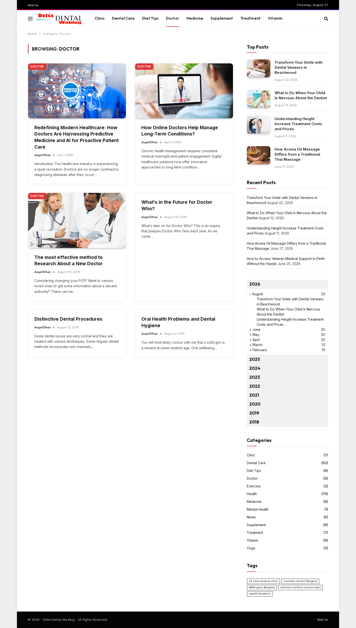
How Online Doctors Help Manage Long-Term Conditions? (179, 131)
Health (252, 494)
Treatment (250, 18)
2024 (254, 368)
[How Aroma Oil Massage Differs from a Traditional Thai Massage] (258, 155)
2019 (254, 413)
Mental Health (258, 509)
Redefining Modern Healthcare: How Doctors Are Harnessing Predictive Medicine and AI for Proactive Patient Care (76, 137)
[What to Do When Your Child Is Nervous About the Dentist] (258, 99)
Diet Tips (150, 18)
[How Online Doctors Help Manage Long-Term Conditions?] (184, 90)
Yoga (251, 548)
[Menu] (30, 18)
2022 (254, 386)
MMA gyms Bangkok (262, 587)
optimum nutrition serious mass (300, 587)
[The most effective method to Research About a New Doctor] (77, 220)
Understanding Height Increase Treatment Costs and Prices (298, 123)
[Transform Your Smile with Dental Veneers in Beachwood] (258, 68)
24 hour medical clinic (263, 581)
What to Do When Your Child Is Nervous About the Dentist (301, 95)
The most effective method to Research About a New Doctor (68, 261)
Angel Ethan (42, 155)
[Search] (325, 18)
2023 (254, 377)
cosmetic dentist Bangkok (300, 581)
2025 (254, 359)
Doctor (172, 18)
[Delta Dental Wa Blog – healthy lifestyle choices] (59, 18)
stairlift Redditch (260, 593)
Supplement (221, 18)
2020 (254, 404)
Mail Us (33, 5)
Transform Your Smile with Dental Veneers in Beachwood (299, 67)
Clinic (100, 18)
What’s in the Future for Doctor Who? (176, 205)
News (251, 517)
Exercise (254, 486)
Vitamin (275, 18)
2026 (254, 284)
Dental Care (123, 18)
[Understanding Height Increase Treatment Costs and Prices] (258, 125)
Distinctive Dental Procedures (68, 319)
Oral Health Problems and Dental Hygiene (178, 322)
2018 (254, 422)
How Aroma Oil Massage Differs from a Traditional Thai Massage (297, 154)
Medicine (194, 18)
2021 (254, 395)
